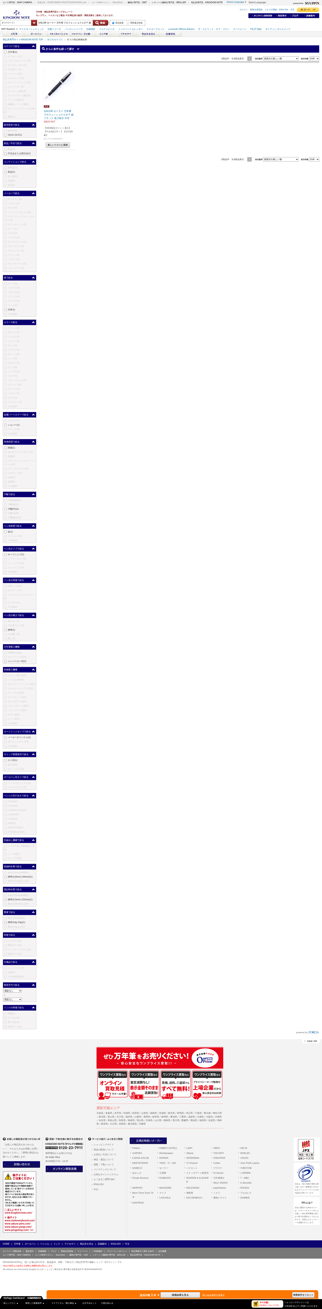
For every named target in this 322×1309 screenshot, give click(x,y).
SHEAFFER (219, 1158)
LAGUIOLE (165, 1197)
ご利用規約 (97, 1251)
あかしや (136, 1173)
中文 (96, 1189)
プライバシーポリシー (117, 1251)
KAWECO (137, 1168)
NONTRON (138, 1203)
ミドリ (216, 1193)
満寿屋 (189, 1193)
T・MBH (244, 1178)
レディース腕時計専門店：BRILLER (109, 1255)
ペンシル (44, 1244)
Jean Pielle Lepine (249, 1163)
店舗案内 (102, 1244)
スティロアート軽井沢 (197, 1173)
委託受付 (30, 1251)
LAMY (189, 1148)
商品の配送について (104, 1149)
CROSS (244, 1158)
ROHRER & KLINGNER (197, 1180)
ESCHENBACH (194, 1197)
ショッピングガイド (104, 1144)
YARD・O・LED (167, 1163)
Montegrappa (166, 1153)
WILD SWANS (220, 1183)
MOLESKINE (192, 1188)
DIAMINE (245, 1197)
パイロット (192, 1168)
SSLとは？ (307, 1202)
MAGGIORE (165, 1188)
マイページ (83, 1251)
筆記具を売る (86, 1244)
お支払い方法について (105, 1154)
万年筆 (17, 1244)
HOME (6, 1244)
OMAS (216, 1148)
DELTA (243, 1148)
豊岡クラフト (220, 1197)
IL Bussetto (246, 1183)
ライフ (162, 1193)
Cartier (216, 1163)
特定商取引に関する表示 (142, 1251)
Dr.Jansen (218, 1173)
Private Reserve (140, 1178)
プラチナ (217, 1168)
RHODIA (244, 1188)
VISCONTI (218, 1153)
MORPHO (137, 1188)
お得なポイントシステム (106, 1174)
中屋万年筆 (246, 1168)
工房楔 (162, 1173)
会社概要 (162, 1251)
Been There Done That (143, 1195)
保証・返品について (104, 1159)
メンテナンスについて (105, 1169)
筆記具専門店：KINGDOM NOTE (145, 1255)
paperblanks (219, 1188)
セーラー (163, 1168)
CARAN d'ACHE (140, 1158)
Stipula (189, 1153)
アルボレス (246, 1193)
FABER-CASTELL (168, 1148)
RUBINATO (165, 1178)
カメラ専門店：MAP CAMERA (17, 1255)
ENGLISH (99, 1184)
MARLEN (245, 1153)
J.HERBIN (245, 1173)
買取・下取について (104, 1164)
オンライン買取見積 (12, 1251)
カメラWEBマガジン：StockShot (50, 1255)
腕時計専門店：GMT (78, 1255)
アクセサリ (70, 1244)
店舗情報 (42, 1251)
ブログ (53, 1251)
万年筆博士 (219, 1178)
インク (56, 1244)
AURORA (137, 1153)
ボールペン (30, 1244)
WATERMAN (192, 1158)
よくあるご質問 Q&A (104, 1179)
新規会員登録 (67, 1251)
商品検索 (119, 23)
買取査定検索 (136, 23)
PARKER (163, 1158)
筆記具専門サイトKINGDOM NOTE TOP (23, 39)
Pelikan (136, 1148)
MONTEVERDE (140, 1163)
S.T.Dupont (192, 1163)
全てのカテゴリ (55, 39)
